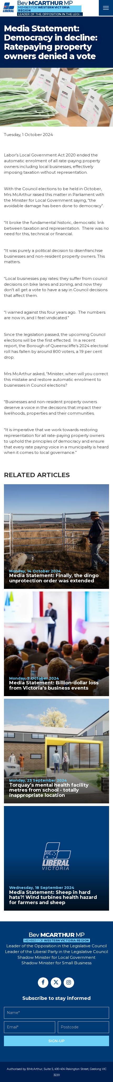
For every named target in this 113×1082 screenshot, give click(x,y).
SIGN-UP (56, 1041)
